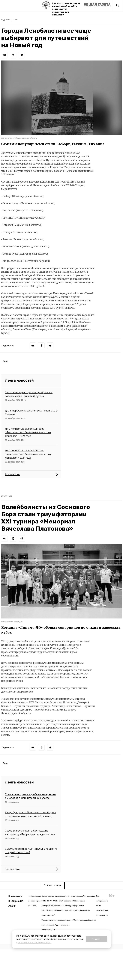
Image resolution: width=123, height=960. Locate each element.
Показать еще (52, 885)
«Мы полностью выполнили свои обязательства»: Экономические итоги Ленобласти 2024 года (28, 432)
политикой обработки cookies (34, 942)
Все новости (12, 474)
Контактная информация (15, 898)
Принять (96, 939)
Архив (12, 905)
